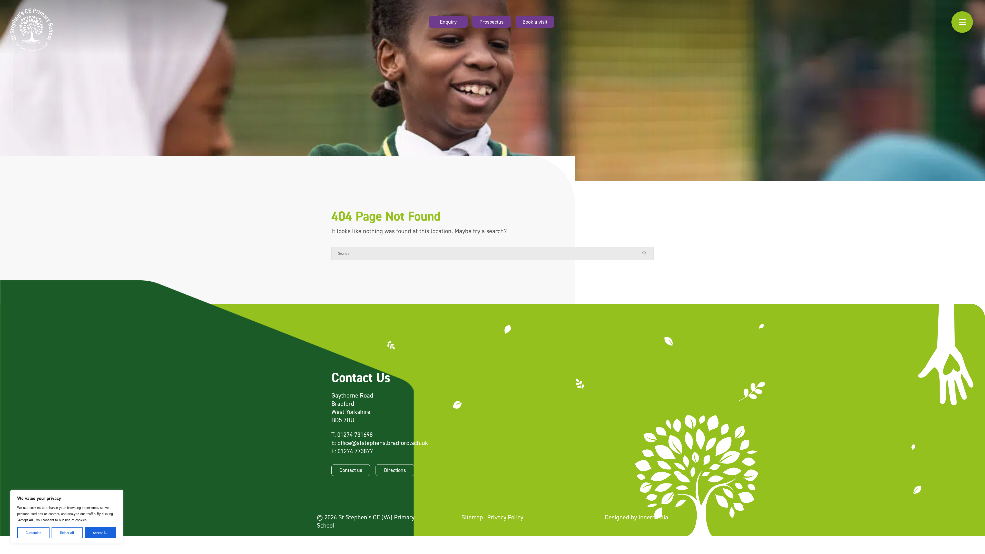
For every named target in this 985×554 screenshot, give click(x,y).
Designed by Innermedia (636, 517)
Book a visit (535, 22)
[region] (66, 517)
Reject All (67, 532)
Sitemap (472, 517)
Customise (33, 532)
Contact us (350, 470)
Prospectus (491, 22)
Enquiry (448, 22)
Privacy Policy (505, 517)
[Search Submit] (644, 253)
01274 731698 (355, 434)
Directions (395, 470)
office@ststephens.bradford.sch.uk (383, 443)
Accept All (100, 532)
